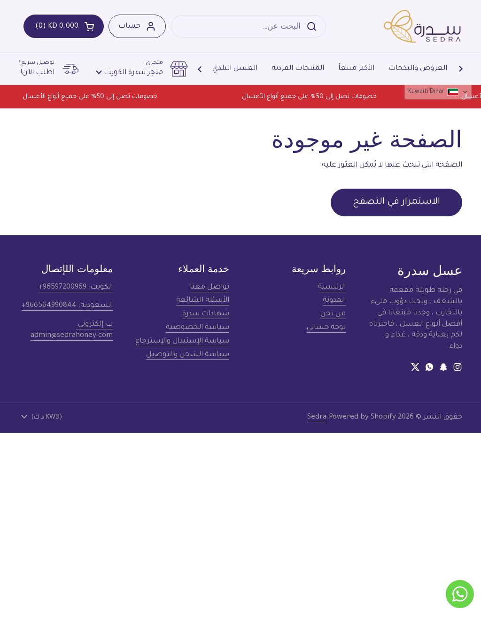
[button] (63, 26)
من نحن (333, 314)
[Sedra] (422, 26)
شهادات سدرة (205, 314)
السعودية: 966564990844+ (67, 306)
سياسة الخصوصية (197, 328)
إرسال (314, 26)
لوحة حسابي (326, 328)
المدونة (334, 301)
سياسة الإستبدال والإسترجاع (182, 341)
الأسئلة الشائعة (202, 301)
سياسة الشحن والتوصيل (187, 355)
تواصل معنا (209, 287)
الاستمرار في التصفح (396, 202)
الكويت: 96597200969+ (76, 287)
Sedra (316, 417)
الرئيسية (332, 287)
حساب (129, 27)
